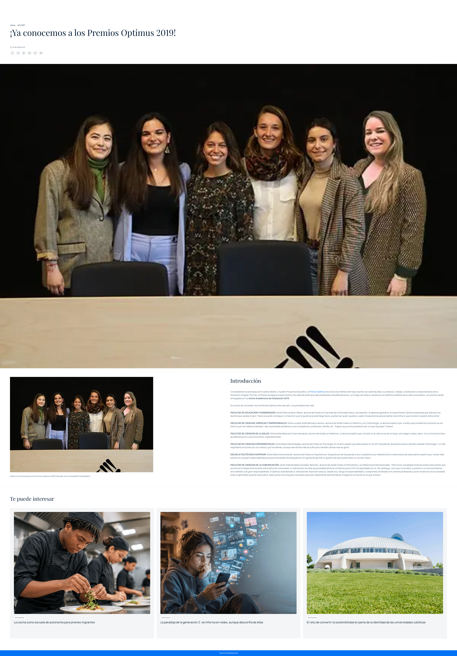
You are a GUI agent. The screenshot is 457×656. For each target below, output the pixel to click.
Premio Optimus (317, 391)
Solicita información (228, 653)
